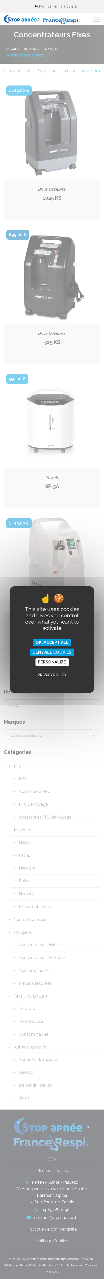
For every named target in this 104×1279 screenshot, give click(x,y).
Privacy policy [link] (52, 675)
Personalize (52, 662)
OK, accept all (52, 642)
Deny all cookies (52, 652)
